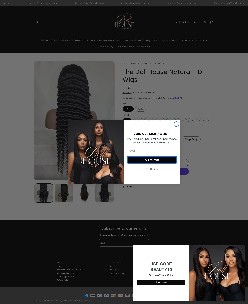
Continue (152, 160)
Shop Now (161, 282)
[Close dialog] (176, 124)
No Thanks (152, 169)
